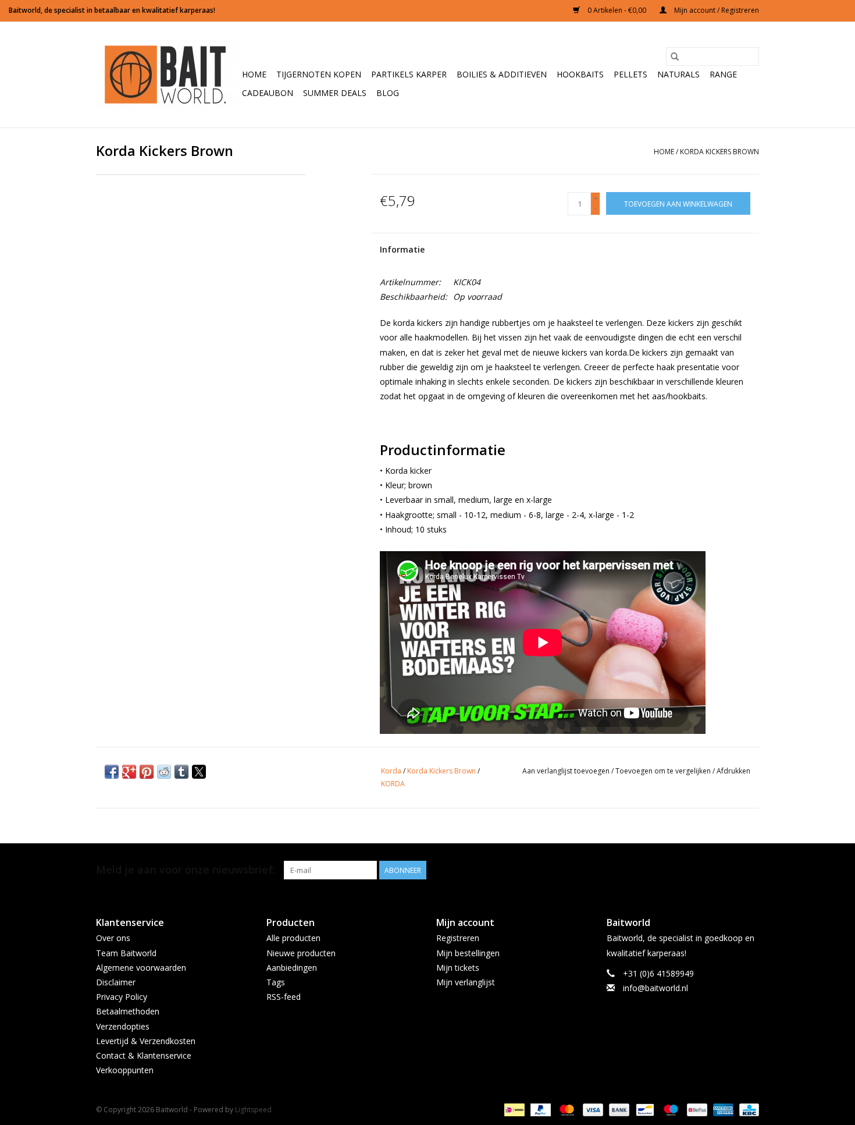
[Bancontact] (644, 1110)
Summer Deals (334, 92)
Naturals (678, 74)
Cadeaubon (267, 92)
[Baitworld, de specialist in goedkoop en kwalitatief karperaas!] (167, 74)
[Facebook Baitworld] (728, 870)
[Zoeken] (674, 56)
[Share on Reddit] (164, 772)
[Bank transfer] (618, 1110)
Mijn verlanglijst (465, 982)
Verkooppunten (125, 1070)
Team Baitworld (126, 953)
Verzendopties (122, 1026)
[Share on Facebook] (112, 772)
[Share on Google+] (129, 772)
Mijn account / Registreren (715, 10)
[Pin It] (147, 772)
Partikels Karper (409, 74)
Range (723, 74)
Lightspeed (253, 1110)
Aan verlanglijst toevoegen (566, 771)
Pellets (630, 74)
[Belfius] (695, 1110)
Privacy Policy (121, 996)
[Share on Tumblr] (181, 772)
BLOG (387, 92)
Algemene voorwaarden (141, 967)
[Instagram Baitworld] (749, 870)
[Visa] (592, 1110)
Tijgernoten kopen (318, 74)
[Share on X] (199, 772)
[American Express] (722, 1110)
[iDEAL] (513, 1110)
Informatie (402, 249)
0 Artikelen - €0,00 (617, 10)
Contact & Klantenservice (143, 1055)
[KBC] (747, 1110)
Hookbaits (580, 74)
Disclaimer (116, 982)
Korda (391, 771)
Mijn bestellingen (468, 953)
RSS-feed (283, 996)
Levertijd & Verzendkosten (145, 1040)
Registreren (457, 937)
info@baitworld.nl (655, 987)
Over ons (113, 937)
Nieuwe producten (301, 953)
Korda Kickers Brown (719, 152)
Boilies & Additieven (502, 74)
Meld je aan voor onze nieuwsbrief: (185, 870)
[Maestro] (670, 1110)
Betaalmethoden (127, 1011)
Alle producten (293, 937)
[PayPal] (539, 1110)
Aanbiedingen (291, 967)
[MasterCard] (566, 1110)
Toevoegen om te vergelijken (663, 771)
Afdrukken (733, 771)
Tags (275, 982)
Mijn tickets (457, 967)
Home (254, 74)
